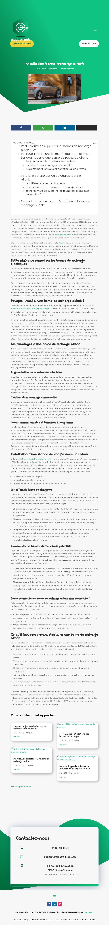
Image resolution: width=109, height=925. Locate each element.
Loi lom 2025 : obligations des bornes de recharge (74, 735)
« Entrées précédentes (21, 786)
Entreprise (52, 68)
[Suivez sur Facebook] (49, 904)
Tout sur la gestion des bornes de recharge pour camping (29, 727)
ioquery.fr (89, 912)
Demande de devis (22, 44)
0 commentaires (66, 68)
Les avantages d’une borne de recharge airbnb (54, 157)
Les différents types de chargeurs (45, 183)
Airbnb (62, 242)
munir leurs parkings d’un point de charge (30, 308)
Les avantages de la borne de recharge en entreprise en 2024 (75, 767)
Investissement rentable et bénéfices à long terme (56, 168)
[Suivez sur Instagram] (60, 904)
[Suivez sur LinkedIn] (54, 904)
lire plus (16, 736)
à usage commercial (63, 234)
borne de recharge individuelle (36, 459)
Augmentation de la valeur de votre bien (51, 161)
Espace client (89, 44)
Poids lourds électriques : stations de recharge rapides (31, 760)
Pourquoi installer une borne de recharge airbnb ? (56, 153)
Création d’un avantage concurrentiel (49, 165)
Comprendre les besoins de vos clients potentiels (55, 186)
